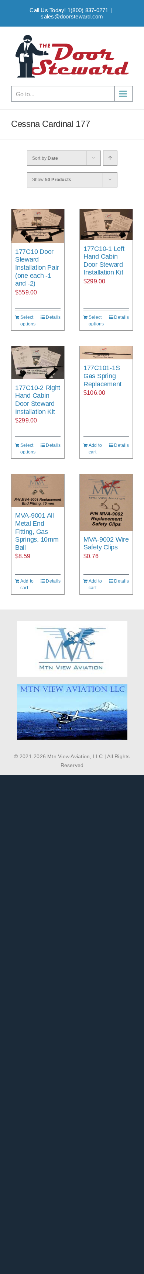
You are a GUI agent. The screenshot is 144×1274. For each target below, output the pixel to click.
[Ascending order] (110, 158)
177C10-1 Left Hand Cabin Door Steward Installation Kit (103, 260)
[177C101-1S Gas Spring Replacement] (106, 353)
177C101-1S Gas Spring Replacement (102, 375)
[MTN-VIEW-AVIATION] (72, 687)
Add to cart (95, 449)
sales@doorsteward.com (72, 16)
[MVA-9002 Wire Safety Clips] (106, 502)
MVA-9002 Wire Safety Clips (106, 543)
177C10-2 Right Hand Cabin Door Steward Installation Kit (37, 399)
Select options (28, 321)
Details (53, 317)
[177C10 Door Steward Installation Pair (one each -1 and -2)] (37, 226)
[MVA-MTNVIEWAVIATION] (72, 624)
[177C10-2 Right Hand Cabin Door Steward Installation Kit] (37, 362)
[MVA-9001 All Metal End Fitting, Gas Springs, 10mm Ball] (37, 490)
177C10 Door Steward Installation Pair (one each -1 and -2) (37, 267)
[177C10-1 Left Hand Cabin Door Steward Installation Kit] (106, 224)
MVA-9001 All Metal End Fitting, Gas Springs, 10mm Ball (37, 531)
